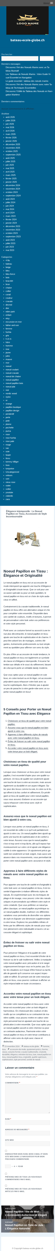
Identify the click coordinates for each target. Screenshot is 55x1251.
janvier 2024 (11, 223)
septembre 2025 (13, 154)
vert (7, 479)
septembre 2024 (13, 195)
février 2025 (11, 178)
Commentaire (12, 1083)
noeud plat (10, 386)
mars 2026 (11, 134)
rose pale (10, 441)
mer (7, 363)
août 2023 (10, 240)
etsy (8, 318)
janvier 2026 (11, 141)
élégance (14, 1054)
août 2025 (10, 158)
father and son (12, 325)
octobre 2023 (12, 233)
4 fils (8, 260)
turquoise (10, 468)
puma (8, 431)
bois (7, 277)
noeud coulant (12, 369)
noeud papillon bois (14, 383)
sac (7, 448)
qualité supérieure (39, 1057)
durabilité (6, 1054)
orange (9, 403)
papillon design (12, 410)
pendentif (10, 414)
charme (45, 1049)
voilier (8, 489)
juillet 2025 (10, 161)
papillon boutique (13, 407)
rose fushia (11, 438)
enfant (8, 315)
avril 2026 (10, 131)
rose (8, 434)
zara (8, 499)
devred (9, 305)
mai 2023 (10, 250)
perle (8, 417)
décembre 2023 (13, 226)
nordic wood (11, 393)
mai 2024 (10, 209)
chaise (9, 287)
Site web (9, 1140)
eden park (10, 311)
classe (4, 1052)
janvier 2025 (11, 182)
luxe (34, 1054)
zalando (9, 496)
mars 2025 (11, 175)
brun (8, 284)
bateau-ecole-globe (31, 1046)
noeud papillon (12, 380)
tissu (8, 458)
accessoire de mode (18, 1049)
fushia (8, 332)
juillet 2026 (10, 120)
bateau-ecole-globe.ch (27, 40)
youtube (9, 492)
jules (8, 356)
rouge (8, 444)
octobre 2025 (12, 151)
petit (7, 421)
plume (8, 424)
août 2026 (10, 117)
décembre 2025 (13, 144)
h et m (8, 339)
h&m (8, 342)
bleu (7, 270)
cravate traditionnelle (29, 1052)
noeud (8, 366)
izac (7, 349)
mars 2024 (11, 216)
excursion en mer (14, 322)
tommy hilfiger (12, 461)
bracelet (9, 281)
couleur (9, 298)
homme (9, 345)
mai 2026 (10, 127)
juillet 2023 (10, 243)
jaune (8, 352)
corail (8, 294)
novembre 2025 (13, 148)
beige (8, 267)
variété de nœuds (33, 1059)
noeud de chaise (13, 376)
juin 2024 (10, 206)
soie (7, 451)
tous (8, 465)
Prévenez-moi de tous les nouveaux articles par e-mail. (23, 1190)
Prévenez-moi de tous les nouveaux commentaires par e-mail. (23, 1178)
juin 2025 (10, 165)
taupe (8, 455)
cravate (9, 301)
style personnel (20, 1059)
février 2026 (11, 137)
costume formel (14, 1052)
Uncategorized (12, 472)
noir (7, 390)
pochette (10, 427)
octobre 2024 (12, 192)
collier (8, 291)
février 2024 (11, 219)
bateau (9, 264)
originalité (27, 1057)
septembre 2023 (13, 236)
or (6, 400)
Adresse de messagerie (17, 1129)
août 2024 (10, 199)
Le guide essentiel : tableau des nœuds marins (27, 81)
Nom (8, 1119)
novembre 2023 (13, 229)
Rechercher (6, 54)
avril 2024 (10, 212)
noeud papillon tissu (14, 1057)
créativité (42, 1052)
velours (9, 475)
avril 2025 (10, 171)
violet (8, 485)
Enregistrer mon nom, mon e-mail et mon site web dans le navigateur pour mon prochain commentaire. (26, 1156)
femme (9, 328)
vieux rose (10, 482)
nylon (8, 397)
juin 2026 (10, 124)
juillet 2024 (10, 202)
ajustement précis (34, 1049)
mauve (9, 359)
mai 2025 (10, 168)
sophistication (7, 1059)
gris (7, 335)
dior (7, 308)
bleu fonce (10, 274)
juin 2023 (10, 247)
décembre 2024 (13, 185)
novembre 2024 (13, 189)
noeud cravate (12, 373)
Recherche (46, 59)
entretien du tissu (25, 1054)
